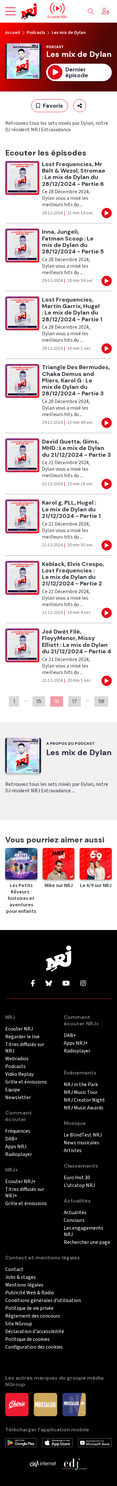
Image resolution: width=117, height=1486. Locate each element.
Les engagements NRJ (83, 1231)
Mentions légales (24, 1285)
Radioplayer (18, 1154)
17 (74, 701)
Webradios (17, 1058)
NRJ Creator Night (84, 1100)
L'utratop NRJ (79, 1185)
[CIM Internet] (43, 1463)
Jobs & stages (20, 1277)
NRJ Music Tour (81, 1092)
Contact (14, 1269)
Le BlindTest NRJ (83, 1135)
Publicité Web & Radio (29, 1292)
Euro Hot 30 (77, 1177)
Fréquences (17, 1131)
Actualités (75, 1212)
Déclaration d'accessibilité (34, 1331)
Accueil (12, 32)
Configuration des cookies (34, 1347)
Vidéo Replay (19, 1074)
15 (38, 701)
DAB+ (11, 1139)
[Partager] (79, 105)
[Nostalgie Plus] (74, 1404)
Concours (74, 1220)
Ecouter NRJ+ (20, 1181)
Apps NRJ (15, 1146)
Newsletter (18, 1097)
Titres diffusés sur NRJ (24, 1047)
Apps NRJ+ (76, 1043)
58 (101, 701)
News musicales (81, 1142)
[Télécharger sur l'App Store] (57, 1442)
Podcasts (36, 32)
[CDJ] (74, 1463)
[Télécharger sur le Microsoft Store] (95, 1442)
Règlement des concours (32, 1316)
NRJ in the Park (81, 1084)
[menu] (10, 11)
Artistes (73, 1150)
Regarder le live (22, 1036)
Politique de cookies (27, 1339)
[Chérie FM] (17, 1404)
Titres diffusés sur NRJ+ (24, 1192)
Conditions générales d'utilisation (43, 1300)
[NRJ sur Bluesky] (49, 983)
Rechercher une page (87, 1242)
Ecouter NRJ (19, 1029)
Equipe (12, 1089)
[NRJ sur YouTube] (66, 983)
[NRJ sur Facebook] (33, 983)
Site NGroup (18, 1323)
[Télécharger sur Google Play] (21, 1442)
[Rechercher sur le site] (91, 11)
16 (56, 701)
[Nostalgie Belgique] (45, 1404)
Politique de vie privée (29, 1308)
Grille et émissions (26, 1082)
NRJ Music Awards (83, 1108)
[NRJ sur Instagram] (83, 983)
